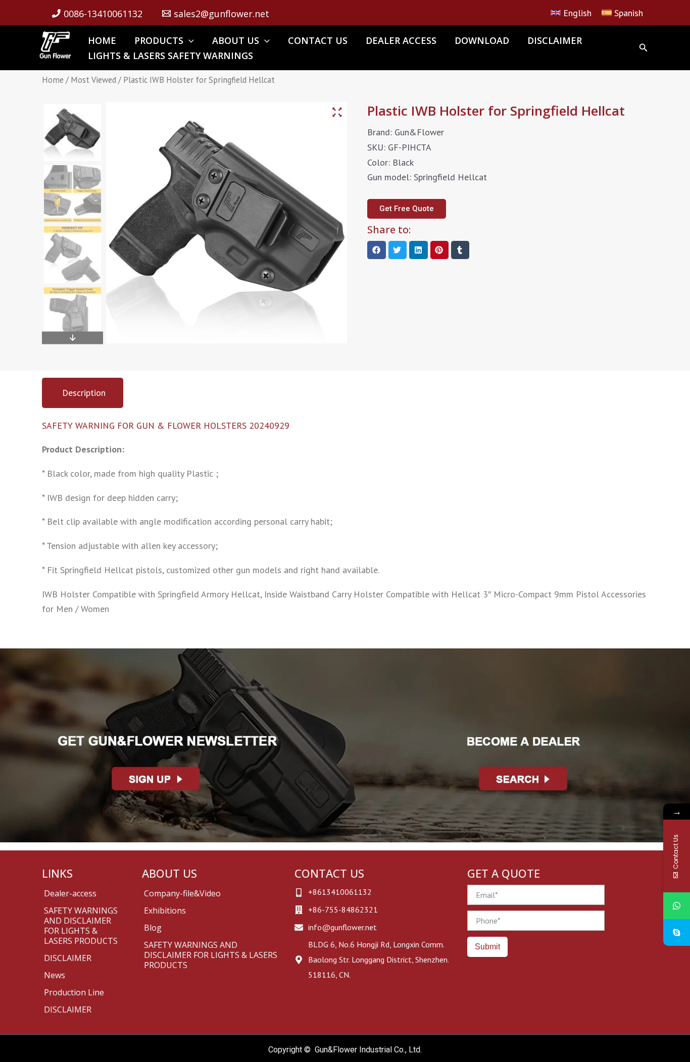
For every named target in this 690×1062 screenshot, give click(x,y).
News (54, 975)
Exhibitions (165, 910)
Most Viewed (93, 79)
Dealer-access (70, 893)
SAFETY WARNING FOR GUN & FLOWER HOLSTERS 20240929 (165, 425)
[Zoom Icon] (337, 112)
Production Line (74, 992)
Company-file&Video (182, 893)
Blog (153, 927)
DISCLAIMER (67, 958)
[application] (188, 40)
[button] (376, 250)
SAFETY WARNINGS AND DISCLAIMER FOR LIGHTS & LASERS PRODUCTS (81, 925)
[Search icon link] (643, 49)
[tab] (82, 393)
